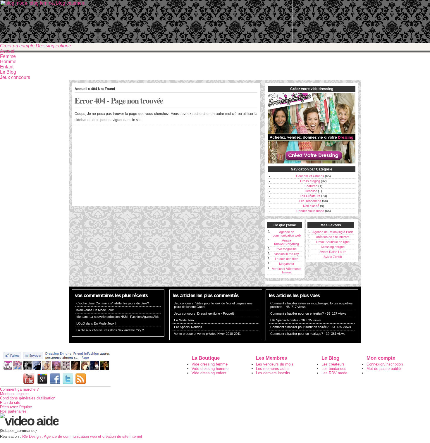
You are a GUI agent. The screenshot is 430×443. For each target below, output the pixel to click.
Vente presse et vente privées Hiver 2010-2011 (207, 333)
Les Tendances (310, 201)
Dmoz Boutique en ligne (333, 242)
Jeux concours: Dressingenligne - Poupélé (204, 313)
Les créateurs (333, 364)
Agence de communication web (287, 233)
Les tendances (333, 368)
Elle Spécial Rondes (188, 327)
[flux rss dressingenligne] (80, 385)
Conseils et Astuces (310, 176)
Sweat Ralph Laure (332, 252)
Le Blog (8, 72)
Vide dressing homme (210, 368)
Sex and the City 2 (131, 330)
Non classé (311, 206)
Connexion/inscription (385, 364)
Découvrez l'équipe (16, 407)
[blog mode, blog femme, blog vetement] (146, 41)
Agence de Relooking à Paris (332, 232)
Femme (8, 56)
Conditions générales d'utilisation (27, 398)
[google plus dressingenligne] (42, 385)
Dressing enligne (333, 247)
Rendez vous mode (310, 211)
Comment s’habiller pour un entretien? (297, 313)
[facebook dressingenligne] (55, 385)
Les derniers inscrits (273, 373)
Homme (8, 61)
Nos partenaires (13, 411)
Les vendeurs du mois (274, 364)
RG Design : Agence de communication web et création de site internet (82, 436)
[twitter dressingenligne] (67, 385)
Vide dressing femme (210, 364)
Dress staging (310, 181)
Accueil (8, 51)
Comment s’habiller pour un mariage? (296, 333)
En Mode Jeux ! (104, 310)
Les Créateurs (310, 196)
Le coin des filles (286, 259)
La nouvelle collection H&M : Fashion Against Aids (124, 316)
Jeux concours (15, 77)
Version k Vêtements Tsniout (286, 270)
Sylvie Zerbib (333, 256)
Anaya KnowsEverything (286, 242)
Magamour (286, 264)
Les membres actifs (273, 368)
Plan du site (10, 402)
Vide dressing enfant (209, 373)
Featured (311, 186)
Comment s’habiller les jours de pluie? (122, 303)
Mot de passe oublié (384, 368)
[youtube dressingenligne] (29, 385)
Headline (311, 191)
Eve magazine (286, 249)
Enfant (6, 66)
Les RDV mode (334, 373)
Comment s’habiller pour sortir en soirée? (299, 327)
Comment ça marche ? (19, 389)
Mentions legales (14, 394)
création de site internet (332, 237)
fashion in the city (286, 254)
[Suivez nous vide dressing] (56, 370)
